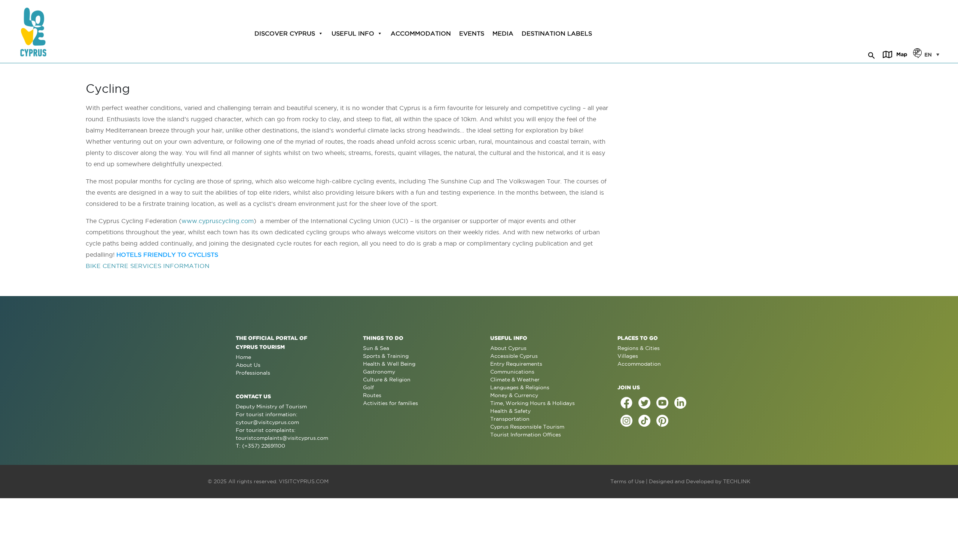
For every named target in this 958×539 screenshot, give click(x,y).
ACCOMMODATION (421, 33)
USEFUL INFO (353, 33)
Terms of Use (627, 481)
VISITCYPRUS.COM (304, 481)
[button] (871, 54)
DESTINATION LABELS (557, 33)
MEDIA (502, 33)
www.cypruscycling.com (217, 220)
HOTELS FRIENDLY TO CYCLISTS (167, 254)
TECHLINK (736, 481)
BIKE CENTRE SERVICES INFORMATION (148, 265)
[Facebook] (626, 403)
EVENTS (471, 33)
